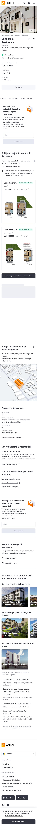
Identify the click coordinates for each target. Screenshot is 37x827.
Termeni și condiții (8, 787)
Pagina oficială (10, 483)
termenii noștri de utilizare (14, 816)
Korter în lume (6, 764)
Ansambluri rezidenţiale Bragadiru (13, 359)
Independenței (6, 361)
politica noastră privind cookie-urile (17, 813)
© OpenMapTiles (15, 400)
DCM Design (6, 80)
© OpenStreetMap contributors (28, 400)
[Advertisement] (18, 320)
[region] (18, 382)
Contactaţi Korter (7, 767)
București (27, 359)
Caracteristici (13, 98)
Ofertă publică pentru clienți (11, 790)
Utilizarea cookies (8, 776)
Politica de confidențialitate (11, 780)
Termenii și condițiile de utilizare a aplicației (17, 783)
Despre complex (26, 98)
